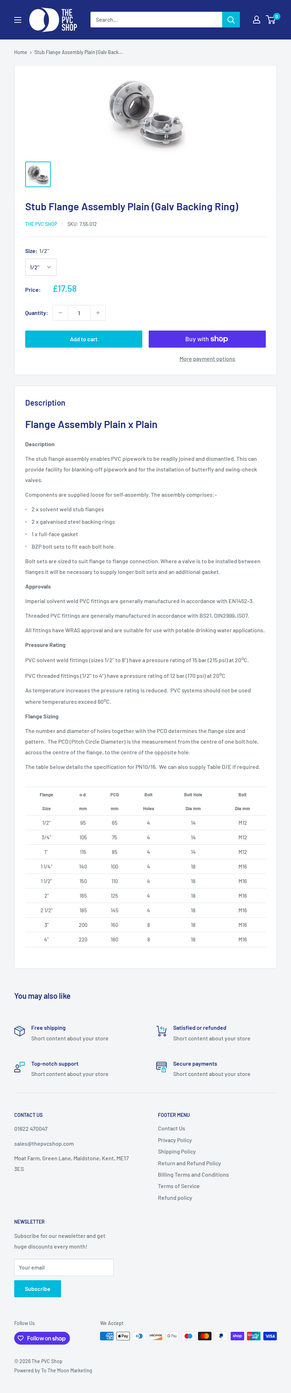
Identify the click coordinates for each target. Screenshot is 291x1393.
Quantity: (36, 312)
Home (20, 52)
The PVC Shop (41, 224)
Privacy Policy (175, 1139)
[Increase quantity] (97, 312)
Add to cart (84, 339)
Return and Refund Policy (189, 1163)
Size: (37, 250)
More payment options (207, 358)
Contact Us (171, 1128)
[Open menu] (17, 20)
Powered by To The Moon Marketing (53, 1370)
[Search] (231, 19)
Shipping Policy (177, 1151)
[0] (271, 19)
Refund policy (175, 1197)
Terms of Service (179, 1185)
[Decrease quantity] (60, 312)
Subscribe (37, 1288)
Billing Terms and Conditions (193, 1174)
